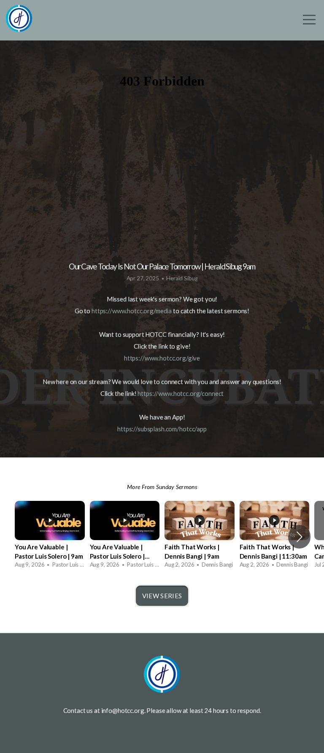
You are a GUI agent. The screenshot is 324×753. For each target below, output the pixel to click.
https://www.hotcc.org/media (132, 311)
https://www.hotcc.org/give (162, 358)
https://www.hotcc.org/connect (181, 393)
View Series (162, 596)
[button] (299, 536)
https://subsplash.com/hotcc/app (162, 429)
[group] (50, 537)
